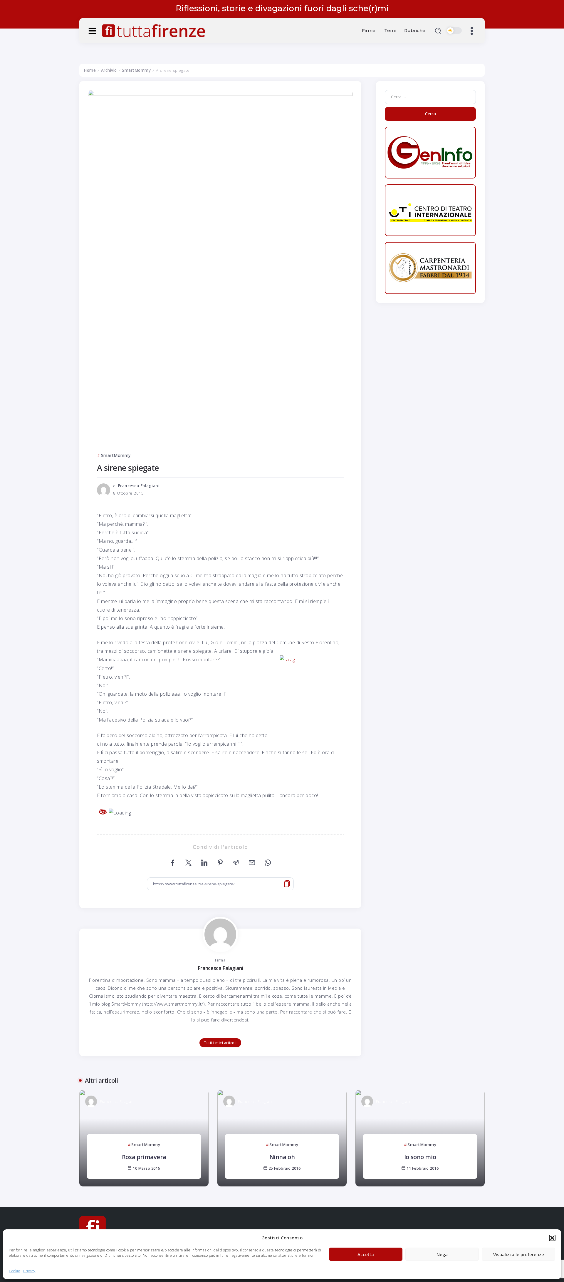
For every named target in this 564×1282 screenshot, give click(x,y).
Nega (442, 1254)
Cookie (14, 1270)
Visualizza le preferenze (518, 1254)
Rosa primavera (144, 1157)
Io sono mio (420, 1157)
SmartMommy (136, 70)
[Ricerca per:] (430, 96)
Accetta (365, 1254)
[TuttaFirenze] (153, 30)
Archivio (109, 70)
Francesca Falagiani (139, 485)
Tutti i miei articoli (220, 1042)
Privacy (29, 1270)
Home (90, 70)
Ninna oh (282, 1157)
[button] (552, 1238)
